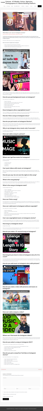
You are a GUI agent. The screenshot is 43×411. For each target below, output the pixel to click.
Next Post (40, 369)
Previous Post (3, 369)
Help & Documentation (12, 34)
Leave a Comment (5, 34)
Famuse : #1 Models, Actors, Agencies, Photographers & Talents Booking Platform (20, 2)
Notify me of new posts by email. (8, 396)
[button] (19, 6)
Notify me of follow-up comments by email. (9, 394)
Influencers (17, 34)
